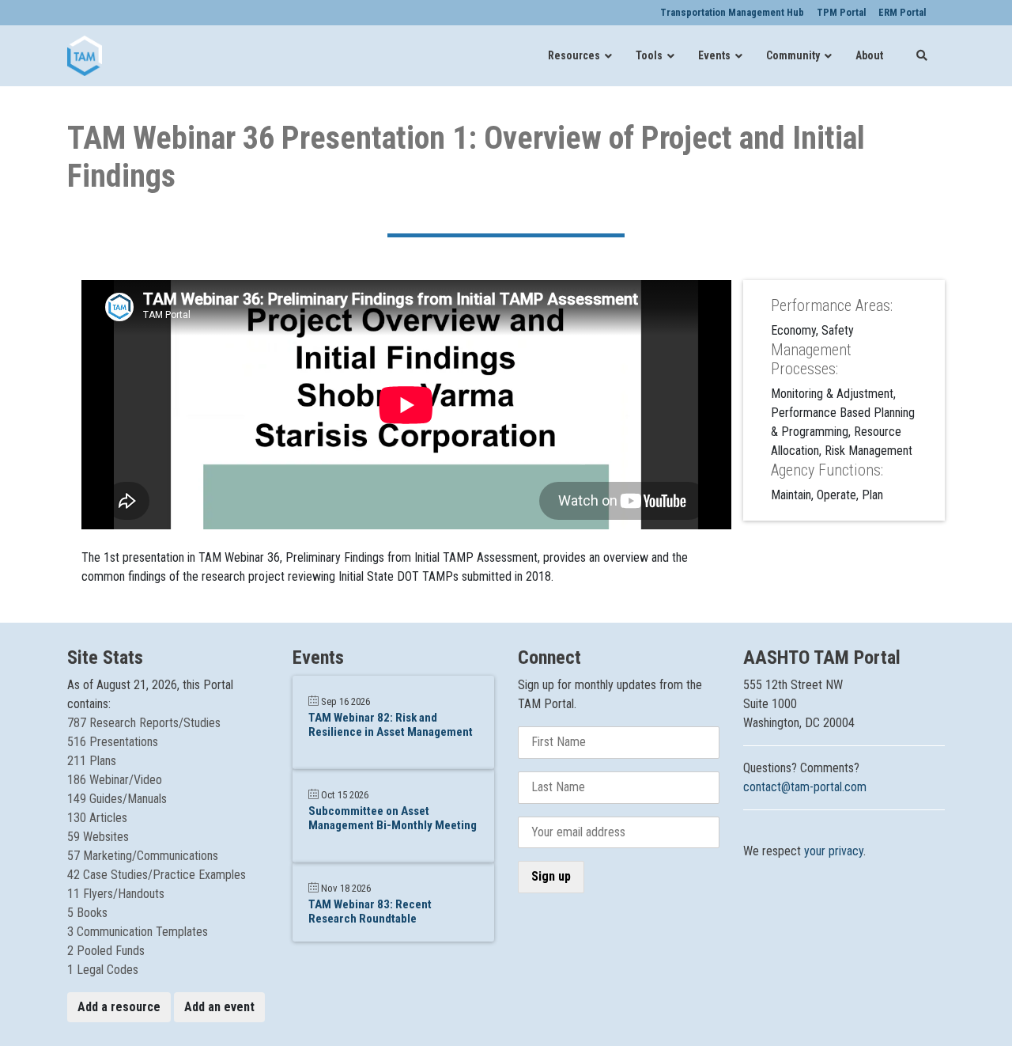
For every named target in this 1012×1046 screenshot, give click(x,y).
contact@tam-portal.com (805, 786)
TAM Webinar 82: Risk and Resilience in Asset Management (390, 725)
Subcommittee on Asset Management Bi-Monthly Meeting (392, 818)
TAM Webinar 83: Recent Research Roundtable (370, 911)
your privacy (833, 850)
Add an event (219, 1006)
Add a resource (118, 1006)
